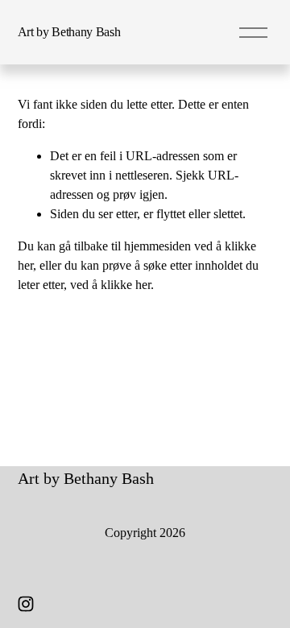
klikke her (126, 284)
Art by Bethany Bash (69, 32)
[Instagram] (26, 604)
